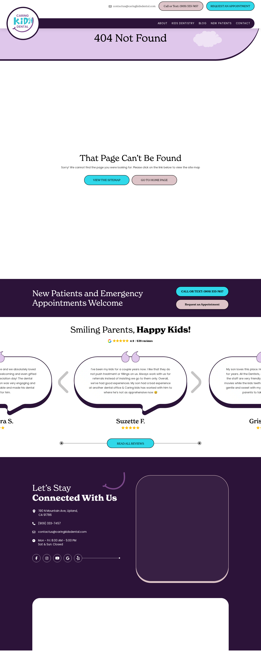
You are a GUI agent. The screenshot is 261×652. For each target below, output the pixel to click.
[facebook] (36, 558)
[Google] (57, 558)
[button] (130, 341)
